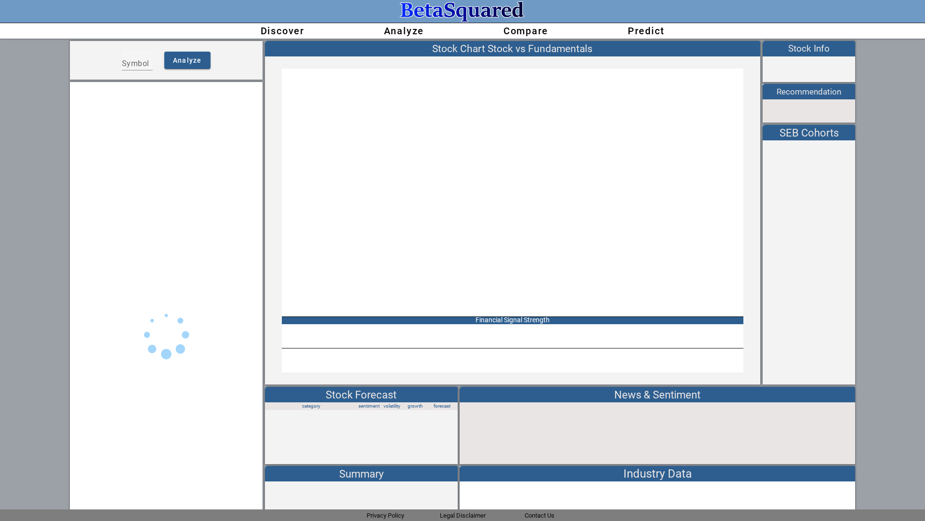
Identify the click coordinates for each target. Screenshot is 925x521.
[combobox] (137, 63)
